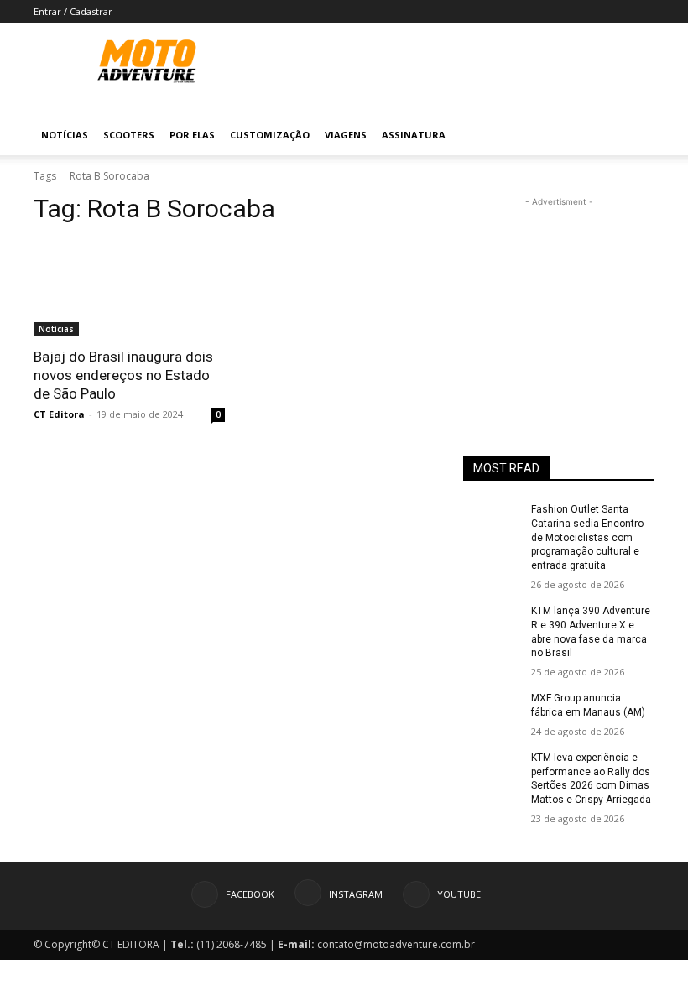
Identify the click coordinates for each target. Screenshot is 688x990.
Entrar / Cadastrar (73, 11)
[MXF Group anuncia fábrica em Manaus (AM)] (491, 711)
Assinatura (414, 134)
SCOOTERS (128, 134)
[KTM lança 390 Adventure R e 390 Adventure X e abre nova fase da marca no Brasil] (491, 624)
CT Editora (59, 414)
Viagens (346, 134)
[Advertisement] (559, 294)
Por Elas (192, 134)
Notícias (64, 134)
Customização (270, 134)
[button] (634, 135)
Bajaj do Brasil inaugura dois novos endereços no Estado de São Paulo (123, 375)
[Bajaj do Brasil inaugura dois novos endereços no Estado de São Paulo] (129, 288)
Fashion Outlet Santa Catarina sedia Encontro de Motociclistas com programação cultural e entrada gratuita (587, 537)
